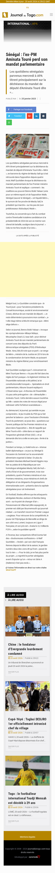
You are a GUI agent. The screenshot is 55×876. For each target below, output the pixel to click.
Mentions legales (27, 837)
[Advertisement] (27, 269)
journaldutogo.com (36, 849)
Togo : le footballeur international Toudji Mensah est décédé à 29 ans (27, 798)
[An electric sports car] (27, 621)
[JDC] (22, 15)
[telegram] (43, 116)
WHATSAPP (11, 570)
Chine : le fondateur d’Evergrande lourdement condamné (25, 649)
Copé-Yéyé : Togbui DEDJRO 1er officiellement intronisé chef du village (27, 723)
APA (35, 23)
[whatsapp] (9, 122)
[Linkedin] (36, 116)
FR (27, 7)
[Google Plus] (29, 116)
